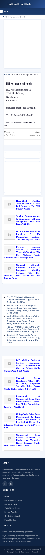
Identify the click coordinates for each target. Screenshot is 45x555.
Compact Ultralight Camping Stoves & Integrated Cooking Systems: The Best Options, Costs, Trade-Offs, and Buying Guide (22, 271)
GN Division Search (12, 516)
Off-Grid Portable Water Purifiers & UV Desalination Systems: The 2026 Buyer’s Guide (28, 235)
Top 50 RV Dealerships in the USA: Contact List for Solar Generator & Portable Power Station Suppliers (23, 329)
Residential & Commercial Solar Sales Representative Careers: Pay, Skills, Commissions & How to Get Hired (23, 339)
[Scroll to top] (39, 550)
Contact (35, 552)
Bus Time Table (10, 504)
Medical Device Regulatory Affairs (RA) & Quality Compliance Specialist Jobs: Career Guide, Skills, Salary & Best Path (22, 320)
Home (7, 74)
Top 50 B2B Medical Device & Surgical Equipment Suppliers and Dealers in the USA (22, 299)
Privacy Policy (12, 552)
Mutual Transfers (11, 512)
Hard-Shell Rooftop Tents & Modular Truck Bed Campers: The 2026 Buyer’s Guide (28, 205)
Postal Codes (10, 520)
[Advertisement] (22, 44)
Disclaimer (25, 552)
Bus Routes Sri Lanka (13, 500)
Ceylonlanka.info (17, 549)
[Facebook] (4, 483)
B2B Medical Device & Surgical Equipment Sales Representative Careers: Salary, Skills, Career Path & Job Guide (23, 309)
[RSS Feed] (10, 483)
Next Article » (34, 135)
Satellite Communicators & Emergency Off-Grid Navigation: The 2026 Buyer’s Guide (28, 220)
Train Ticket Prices (12, 508)
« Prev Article (9, 135)
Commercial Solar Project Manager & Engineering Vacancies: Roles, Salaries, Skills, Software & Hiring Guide (22, 440)
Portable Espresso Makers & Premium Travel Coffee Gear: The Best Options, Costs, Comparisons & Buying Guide (22, 252)
